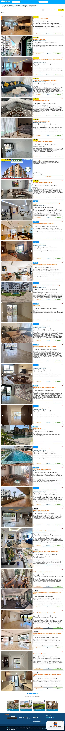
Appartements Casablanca (23, 5)
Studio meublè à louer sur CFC (40, 18)
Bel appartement (37, 428)
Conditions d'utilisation (36, 720)
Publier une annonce (43, 1)
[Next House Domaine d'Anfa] (16, 701)
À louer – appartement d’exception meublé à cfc (44, 80)
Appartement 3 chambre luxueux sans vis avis (44, 530)
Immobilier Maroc (5, 5)
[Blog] (50, 717)
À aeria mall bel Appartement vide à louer (43, 408)
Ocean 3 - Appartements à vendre (41, 160)
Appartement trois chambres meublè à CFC (43, 223)
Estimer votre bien (16, 1)
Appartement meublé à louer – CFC (41, 100)
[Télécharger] (12, 716)
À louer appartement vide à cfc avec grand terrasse (45, 551)
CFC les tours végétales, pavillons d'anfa (42, 571)
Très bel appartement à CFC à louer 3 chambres (44, 346)
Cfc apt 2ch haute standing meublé (41, 326)
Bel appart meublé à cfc (39, 39)
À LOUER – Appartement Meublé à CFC (42, 182)
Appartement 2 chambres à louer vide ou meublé (45, 264)
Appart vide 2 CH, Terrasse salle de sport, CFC (44, 612)
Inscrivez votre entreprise (23, 717)
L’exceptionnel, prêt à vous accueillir (42, 469)
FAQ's (33, 718)
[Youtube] (51, 717)
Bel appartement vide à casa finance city (43, 141)
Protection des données (36, 721)
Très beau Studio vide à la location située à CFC (44, 387)
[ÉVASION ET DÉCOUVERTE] (43, 701)
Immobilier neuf (24, 1)
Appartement (36, 305)
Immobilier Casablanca (13, 5)
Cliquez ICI (44, 728)
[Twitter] (48, 717)
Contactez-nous (35, 717)
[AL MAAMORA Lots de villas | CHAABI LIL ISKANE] (30, 701)
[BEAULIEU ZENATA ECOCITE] (56, 701)
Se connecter (34, 1)
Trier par (2, 12)
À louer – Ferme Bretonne (39, 653)
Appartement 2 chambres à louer (41, 510)
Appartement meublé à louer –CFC (41, 121)
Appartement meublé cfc (39, 244)
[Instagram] (53, 717)
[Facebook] (46, 717)
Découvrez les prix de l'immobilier (25, 718)
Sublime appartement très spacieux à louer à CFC (45, 489)
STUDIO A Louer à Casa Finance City (42, 449)
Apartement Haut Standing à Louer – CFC (43, 367)
